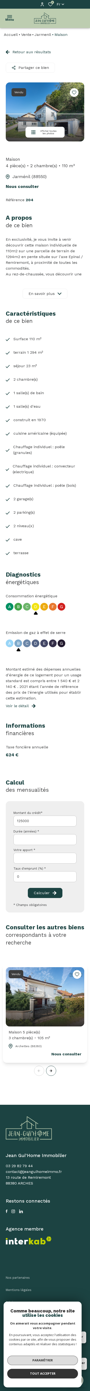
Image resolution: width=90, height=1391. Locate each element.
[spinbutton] (45, 876)
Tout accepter (42, 1373)
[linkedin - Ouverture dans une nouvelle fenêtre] (21, 1211)
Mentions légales (18, 1290)
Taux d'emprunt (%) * (29, 868)
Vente (26, 34)
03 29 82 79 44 (19, 1166)
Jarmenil (43, 34)
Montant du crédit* (27, 813)
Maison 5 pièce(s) (29, 1035)
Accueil (11, 34)
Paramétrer (42, 1360)
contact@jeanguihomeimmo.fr (34, 1171)
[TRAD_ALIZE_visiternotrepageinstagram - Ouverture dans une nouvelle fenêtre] (13, 1211)
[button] (51, 1071)
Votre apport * (24, 850)
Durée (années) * (26, 831)
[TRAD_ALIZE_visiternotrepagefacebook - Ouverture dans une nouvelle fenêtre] (6, 1211)
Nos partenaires (18, 1277)
